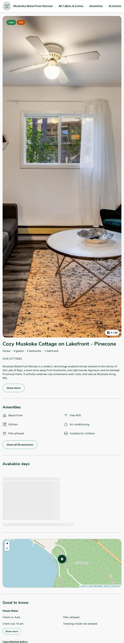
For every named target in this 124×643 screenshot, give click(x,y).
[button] (66, 567)
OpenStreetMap (96, 586)
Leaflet (83, 586)
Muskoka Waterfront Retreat (33, 6)
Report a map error (112, 586)
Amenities (96, 6)
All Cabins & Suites (71, 6)
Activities (115, 6)
